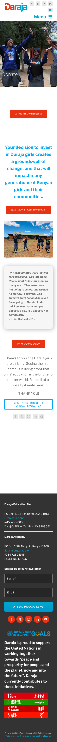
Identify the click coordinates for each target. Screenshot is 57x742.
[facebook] (32, 3)
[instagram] (44, 3)
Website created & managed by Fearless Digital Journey (28, 736)
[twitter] (38, 3)
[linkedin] (50, 3)
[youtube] (50, 10)
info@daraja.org (14, 517)
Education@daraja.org (17, 550)
